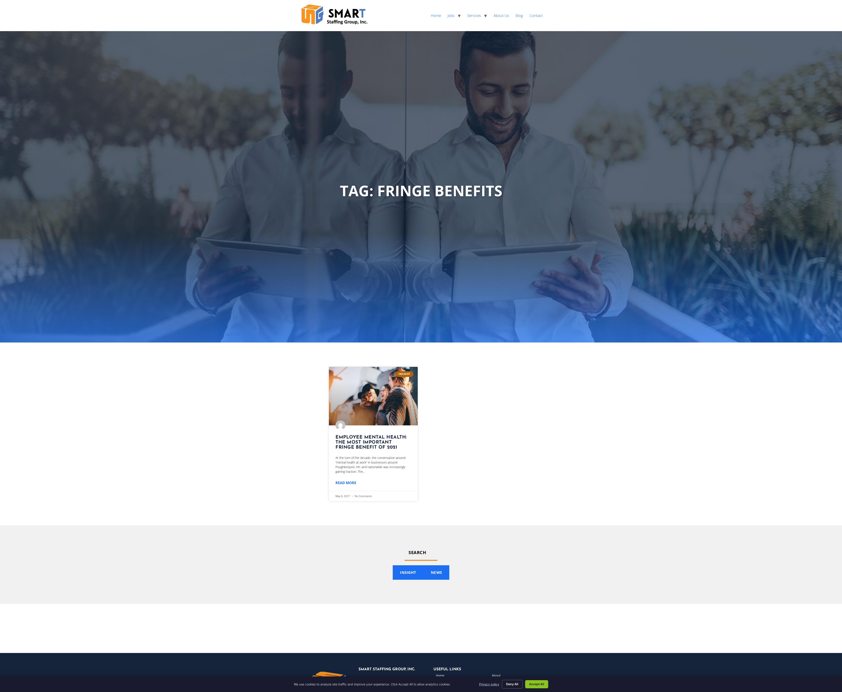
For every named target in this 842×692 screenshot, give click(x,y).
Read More (345, 482)
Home (436, 15)
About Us (501, 15)
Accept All (536, 684)
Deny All (512, 684)
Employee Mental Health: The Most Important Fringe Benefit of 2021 (371, 442)
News (436, 572)
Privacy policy (489, 684)
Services (474, 15)
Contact (536, 15)
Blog (519, 15)
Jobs (451, 15)
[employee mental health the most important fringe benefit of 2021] (373, 396)
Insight (408, 572)
